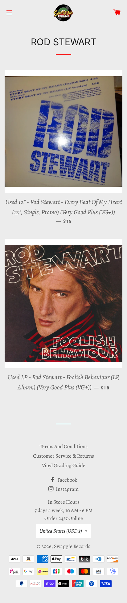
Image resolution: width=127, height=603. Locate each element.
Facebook (66, 479)
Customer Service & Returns (63, 455)
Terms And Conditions (64, 446)
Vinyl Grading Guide (63, 465)
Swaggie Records (72, 546)
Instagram (67, 489)
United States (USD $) (60, 530)
